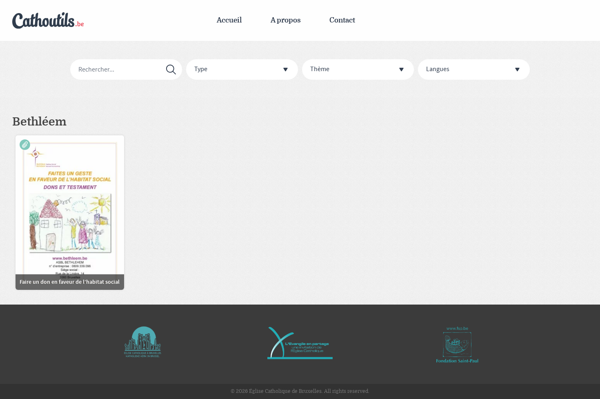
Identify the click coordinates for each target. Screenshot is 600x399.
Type (200, 69)
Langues (437, 69)
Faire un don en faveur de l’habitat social (70, 282)
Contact (342, 20)
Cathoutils (48, 20)
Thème (319, 69)
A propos (286, 20)
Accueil (229, 20)
